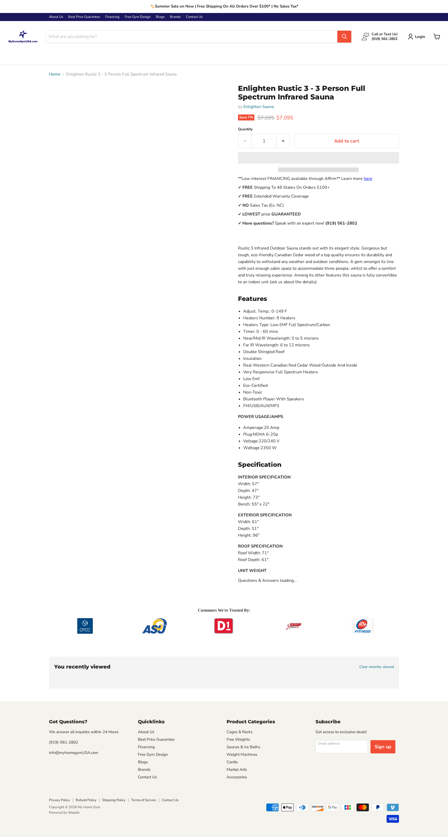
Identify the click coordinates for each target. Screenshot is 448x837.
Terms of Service (143, 800)
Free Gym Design (138, 17)
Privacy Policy (59, 800)
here (368, 178)
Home (54, 74)
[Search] (344, 37)
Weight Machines (242, 754)
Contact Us (194, 17)
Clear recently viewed (376, 667)
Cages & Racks (240, 731)
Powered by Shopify (64, 812)
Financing (112, 17)
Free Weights (238, 739)
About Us (56, 17)
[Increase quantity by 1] (283, 141)
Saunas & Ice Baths (243, 747)
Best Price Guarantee (84, 17)
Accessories (237, 777)
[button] (318, 158)
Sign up (383, 747)
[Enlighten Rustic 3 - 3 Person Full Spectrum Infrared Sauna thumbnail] (58, 99)
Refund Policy (86, 800)
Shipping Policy (113, 800)
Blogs (160, 17)
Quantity (245, 129)
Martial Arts (237, 769)
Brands (175, 17)
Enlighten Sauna (258, 107)
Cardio (232, 762)
